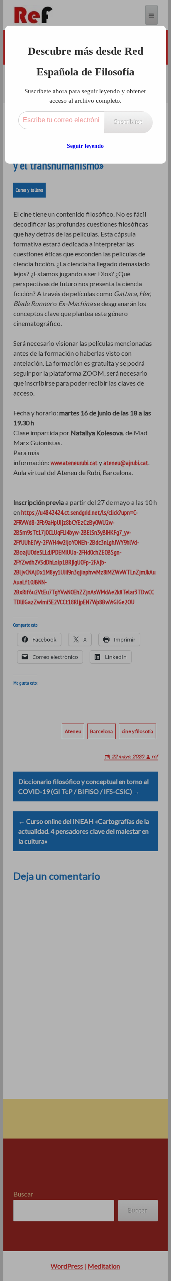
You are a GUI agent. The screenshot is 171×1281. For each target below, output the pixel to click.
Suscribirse (128, 121)
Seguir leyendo (85, 146)
